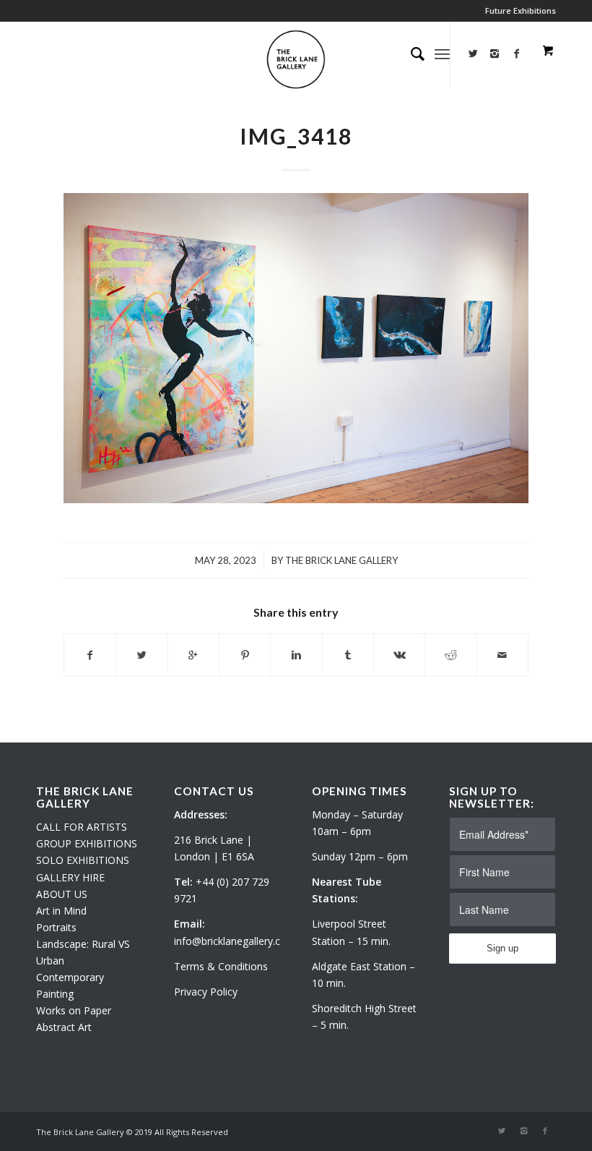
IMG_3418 (296, 136)
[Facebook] (545, 1131)
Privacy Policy (206, 991)
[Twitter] (473, 53)
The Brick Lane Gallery (341, 560)
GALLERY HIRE (70, 877)
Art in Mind (61, 910)
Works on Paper (73, 1010)
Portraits (56, 927)
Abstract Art (64, 1027)
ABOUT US (61, 894)
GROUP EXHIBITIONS (86, 843)
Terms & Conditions (221, 966)
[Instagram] (494, 53)
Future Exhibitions (520, 10)
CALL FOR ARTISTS (81, 827)
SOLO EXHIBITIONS (82, 860)
